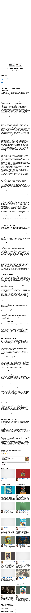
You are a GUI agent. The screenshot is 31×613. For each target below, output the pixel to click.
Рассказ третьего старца (20, 79)
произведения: (5, 608)
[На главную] (2, 1)
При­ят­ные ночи (22, 494)
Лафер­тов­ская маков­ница (9, 561)
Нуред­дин (6, 527)
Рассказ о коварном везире (21, 83)
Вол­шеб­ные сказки (4, 494)
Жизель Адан (5, 451)
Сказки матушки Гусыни (23, 478)
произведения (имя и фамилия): (7, 611)
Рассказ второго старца (5, 80)
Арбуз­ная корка (22, 561)
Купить (4, 464)
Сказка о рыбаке (4, 82)
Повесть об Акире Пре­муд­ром (6, 577)
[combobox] (16, 1)
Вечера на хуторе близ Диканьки (23, 578)
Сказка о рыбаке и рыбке (8, 544)
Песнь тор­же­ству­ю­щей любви (8, 595)
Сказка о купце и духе (5, 78)
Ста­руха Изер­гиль (22, 544)
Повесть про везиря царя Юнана (7, 83)
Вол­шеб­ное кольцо (22, 527)
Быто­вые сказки (4, 478)
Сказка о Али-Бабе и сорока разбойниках (8, 76)
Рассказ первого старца (5, 79)
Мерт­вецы (6, 510)
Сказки (20, 595)
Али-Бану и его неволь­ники (24, 510)
